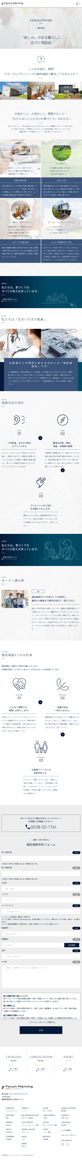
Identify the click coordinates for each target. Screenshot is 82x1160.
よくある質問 (65, 1130)
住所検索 (71, 945)
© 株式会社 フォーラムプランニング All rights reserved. (18, 1155)
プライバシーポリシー (68, 1135)
